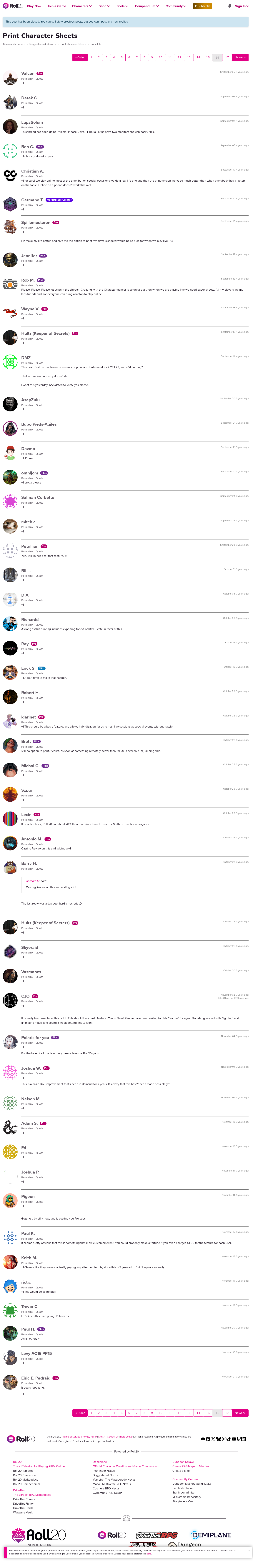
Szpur (26, 790)
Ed (23, 1148)
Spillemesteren (36, 222)
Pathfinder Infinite (183, 1488)
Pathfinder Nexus (104, 1471)
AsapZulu (30, 400)
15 (208, 57)
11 (170, 57)
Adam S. (30, 1123)
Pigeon (28, 1196)
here (149, 1553)
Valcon (28, 73)
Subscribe (204, 6)
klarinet (29, 717)
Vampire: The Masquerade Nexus (114, 1479)
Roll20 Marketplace (25, 1479)
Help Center (126, 1436)
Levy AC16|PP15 (36, 1353)
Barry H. (29, 863)
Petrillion (30, 546)
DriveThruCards (23, 1508)
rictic (26, 1282)
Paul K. (28, 1233)
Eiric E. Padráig (36, 1378)
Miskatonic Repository (186, 1497)
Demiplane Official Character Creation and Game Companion (125, 1464)
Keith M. (29, 1258)
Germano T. (33, 200)
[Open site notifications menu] (230, 6)
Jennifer (29, 256)
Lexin (27, 814)
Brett (26, 741)
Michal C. (31, 766)
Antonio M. (32, 839)
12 (179, 57)
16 (217, 58)
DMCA (101, 1436)
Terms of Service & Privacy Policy (80, 1436)
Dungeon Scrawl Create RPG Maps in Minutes (190, 1464)
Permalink (27, 79)
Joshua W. (31, 1068)
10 (160, 57)
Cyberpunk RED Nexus (107, 1493)
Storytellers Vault (183, 1501)
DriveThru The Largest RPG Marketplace (32, 1492)
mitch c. (29, 522)
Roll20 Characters (24, 1475)
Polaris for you (35, 1037)
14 (198, 57)
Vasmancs (31, 972)
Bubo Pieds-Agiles (39, 424)
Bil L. (26, 571)
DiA (25, 595)
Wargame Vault (23, 1512)
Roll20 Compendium (26, 1484)
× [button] (249, 1551)
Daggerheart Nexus (105, 1475)
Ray (25, 644)
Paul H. (28, 1329)
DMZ (26, 358)
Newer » (240, 57)
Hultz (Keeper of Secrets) (46, 333)
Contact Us (113, 1436)
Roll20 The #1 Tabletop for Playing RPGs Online (39, 1464)
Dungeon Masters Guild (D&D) (191, 1483)
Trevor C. (30, 1306)
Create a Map (181, 1471)
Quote (39, 79)
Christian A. (32, 171)
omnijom (30, 473)
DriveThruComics (24, 1499)
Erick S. (29, 668)
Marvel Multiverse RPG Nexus (112, 1484)
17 (227, 57)
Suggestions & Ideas (41, 44)
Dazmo (28, 448)
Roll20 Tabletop (23, 1471)
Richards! (30, 619)
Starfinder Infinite (183, 1492)
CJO (26, 996)
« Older (80, 57)
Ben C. (28, 147)
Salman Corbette (37, 497)
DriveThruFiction (23, 1503)
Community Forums (14, 44)
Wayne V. (30, 309)
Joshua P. (30, 1172)
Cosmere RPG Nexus (106, 1488)
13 (189, 57)
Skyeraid (29, 947)
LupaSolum (32, 122)
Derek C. (29, 98)
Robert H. (30, 692)
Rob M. (28, 280)
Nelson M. (31, 1099)
